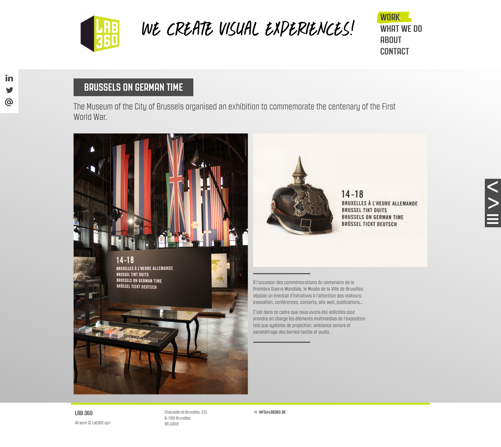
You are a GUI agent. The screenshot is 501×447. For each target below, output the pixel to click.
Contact (394, 51)
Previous (493, 187)
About (391, 40)
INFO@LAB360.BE (272, 412)
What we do (401, 28)
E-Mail (9, 102)
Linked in (9, 78)
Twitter (9, 90)
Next (493, 203)
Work (390, 17)
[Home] (99, 33)
